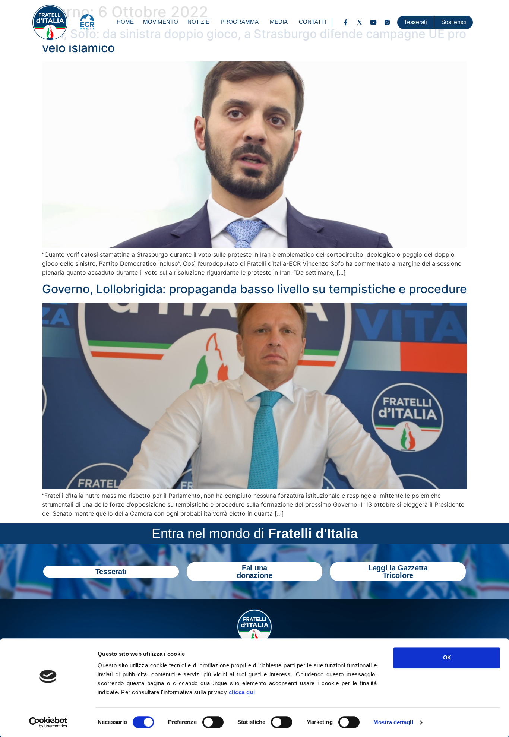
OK (447, 657)
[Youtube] (373, 22)
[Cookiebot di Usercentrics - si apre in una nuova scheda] (48, 722)
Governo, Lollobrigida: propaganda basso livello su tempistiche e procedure (254, 289)
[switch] (213, 722)
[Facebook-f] (346, 22)
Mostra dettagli (393, 722)
